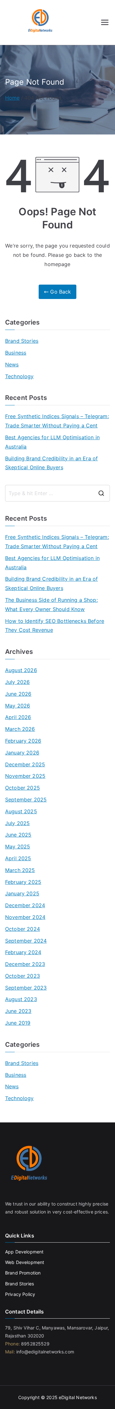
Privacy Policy (20, 1294)
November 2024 (25, 917)
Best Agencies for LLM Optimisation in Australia (52, 442)
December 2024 (25, 905)
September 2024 (26, 941)
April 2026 (18, 717)
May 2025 (17, 846)
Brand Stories (21, 341)
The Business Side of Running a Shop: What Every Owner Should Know (51, 604)
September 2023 (26, 987)
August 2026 (21, 670)
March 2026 (20, 729)
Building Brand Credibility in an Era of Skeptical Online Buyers (51, 463)
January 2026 (22, 752)
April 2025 (18, 858)
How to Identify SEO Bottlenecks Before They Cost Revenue (54, 625)
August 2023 (21, 999)
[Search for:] (57, 493)
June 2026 (18, 694)
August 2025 (21, 811)
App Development (24, 1251)
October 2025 (22, 788)
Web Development (25, 1262)
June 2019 (17, 1023)
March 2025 (20, 870)
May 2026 (17, 705)
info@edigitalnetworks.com (44, 1351)
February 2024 (23, 952)
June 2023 (18, 1011)
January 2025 (22, 893)
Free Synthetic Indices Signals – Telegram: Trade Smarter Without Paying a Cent (57, 421)
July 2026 (17, 682)
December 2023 (25, 964)
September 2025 (26, 799)
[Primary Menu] (105, 22)
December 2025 (25, 764)
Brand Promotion (23, 1272)
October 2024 (22, 929)
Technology (19, 376)
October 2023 (22, 976)
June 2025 (18, 834)
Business (15, 352)
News (12, 364)
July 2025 (17, 823)
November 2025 (25, 776)
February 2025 (23, 882)
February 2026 (23, 741)
